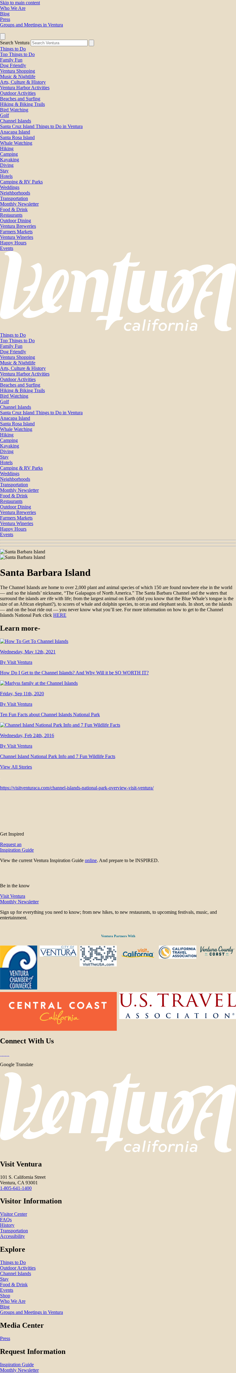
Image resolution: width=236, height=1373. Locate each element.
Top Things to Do (17, 54)
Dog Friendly (13, 65)
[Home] (118, 329)
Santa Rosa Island (17, 137)
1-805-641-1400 (16, 1188)
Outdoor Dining (15, 220)
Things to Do (13, 48)
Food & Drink (14, 209)
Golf (4, 115)
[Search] (91, 43)
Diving (7, 165)
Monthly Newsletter (19, 204)
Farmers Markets (16, 231)
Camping (9, 154)
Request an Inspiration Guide (17, 847)
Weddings (9, 187)
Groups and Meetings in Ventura (31, 24)
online (91, 860)
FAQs (6, 1219)
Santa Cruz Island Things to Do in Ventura (41, 126)
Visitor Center (13, 1214)
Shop (5, 1295)
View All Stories (16, 766)
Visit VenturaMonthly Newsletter (19, 898)
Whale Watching (16, 143)
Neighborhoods (15, 192)
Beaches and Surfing (20, 98)
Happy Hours (13, 242)
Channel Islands (15, 120)
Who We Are (13, 8)
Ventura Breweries (18, 226)
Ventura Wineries (16, 237)
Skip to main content (20, 2)
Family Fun (11, 59)
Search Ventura (15, 42)
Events (6, 248)
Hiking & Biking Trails (22, 104)
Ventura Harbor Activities (24, 87)
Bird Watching (14, 109)
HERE (59, 615)
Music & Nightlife (17, 76)
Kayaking (9, 159)
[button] (118, 543)
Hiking (7, 148)
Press (5, 19)
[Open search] (2, 36)
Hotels (6, 176)
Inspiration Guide (17, 1364)
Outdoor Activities (18, 93)
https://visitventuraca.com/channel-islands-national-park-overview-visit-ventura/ (77, 787)
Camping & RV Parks (21, 181)
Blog (5, 13)
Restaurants (11, 215)
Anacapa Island (15, 131)
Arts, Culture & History (23, 82)
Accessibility (12, 1236)
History (7, 1225)
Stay (4, 170)
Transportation (14, 198)
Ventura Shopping (17, 71)
